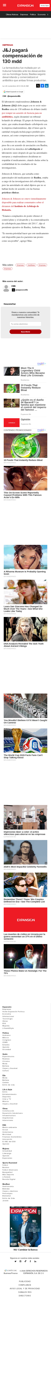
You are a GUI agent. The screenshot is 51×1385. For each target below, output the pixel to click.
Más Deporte (8, 1175)
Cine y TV (6, 1099)
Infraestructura (9, 1115)
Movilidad (6, 1134)
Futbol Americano (10, 1170)
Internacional (8, 1016)
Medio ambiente (9, 1127)
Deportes (6, 1097)
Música (5, 1101)
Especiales (7, 1158)
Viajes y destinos (10, 1191)
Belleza (5, 1066)
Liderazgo (7, 1153)
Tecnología (7, 1019)
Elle (4, 1075)
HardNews (31, 265)
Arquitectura (7, 1118)
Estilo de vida (8, 1085)
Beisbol (5, 1167)
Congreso (6, 1040)
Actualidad (7, 1151)
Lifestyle (6, 1177)
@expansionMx (14, 96)
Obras (5, 1021)
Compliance (25, 1285)
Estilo (4, 1092)
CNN (13, 286)
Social (5, 1130)
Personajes (7, 1193)
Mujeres (6, 1026)
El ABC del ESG (9, 1141)
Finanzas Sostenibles (12, 1137)
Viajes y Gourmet (10, 1068)
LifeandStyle (8, 1028)
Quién (5, 1054)
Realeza (6, 1059)
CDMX (5, 1042)
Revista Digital (45, 5)
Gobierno (6, 1035)
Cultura (5, 1071)
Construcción (8, 1111)
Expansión (7, 1007)
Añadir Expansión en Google (14, 91)
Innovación (7, 1139)
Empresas (24, 14)
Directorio (25, 1296)
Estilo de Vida (8, 1198)
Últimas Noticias (12, 14)
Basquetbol (7, 1172)
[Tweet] (38, 86)
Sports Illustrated (9, 1162)
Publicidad (25, 1281)
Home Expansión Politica (13, 1012)
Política (33, 14)
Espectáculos (8, 1057)
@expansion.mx (25, 1261)
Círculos (6, 1061)
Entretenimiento (9, 1094)
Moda (4, 1064)
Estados (6, 1045)
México (5, 1038)
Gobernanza (7, 1132)
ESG (4, 1023)
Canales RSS (25, 1292)
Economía (42, 14)
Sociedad (6, 1049)
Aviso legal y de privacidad (25, 1288)
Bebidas (6, 1189)
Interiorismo (7, 1120)
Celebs (5, 1082)
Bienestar (6, 1196)
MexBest (6, 1184)
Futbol (5, 1165)
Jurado (5, 1201)
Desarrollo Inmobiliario (12, 1113)
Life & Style (7, 1089)
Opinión (5, 1047)
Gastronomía (8, 1186)
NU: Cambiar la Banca (26, 1249)
